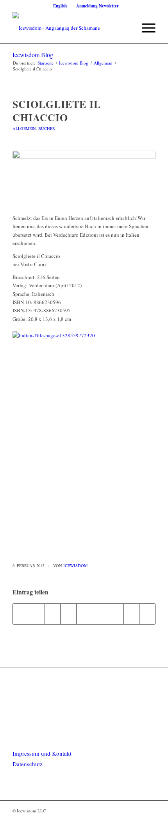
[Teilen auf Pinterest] (68, 614)
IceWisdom (75, 565)
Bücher (46, 128)
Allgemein (24, 128)
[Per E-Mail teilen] (147, 614)
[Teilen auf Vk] (115, 614)
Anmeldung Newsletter (97, 6)
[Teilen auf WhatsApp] (52, 614)
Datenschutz (28, 764)
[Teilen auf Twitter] (37, 614)
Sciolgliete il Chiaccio (57, 111)
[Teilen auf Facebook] (21, 614)
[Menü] (144, 27)
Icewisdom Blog (33, 54)
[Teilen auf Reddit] (131, 614)
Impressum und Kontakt (42, 753)
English (60, 6)
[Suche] (126, 27)
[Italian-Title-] (84, 178)
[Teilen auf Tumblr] (99, 614)
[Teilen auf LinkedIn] (84, 614)
